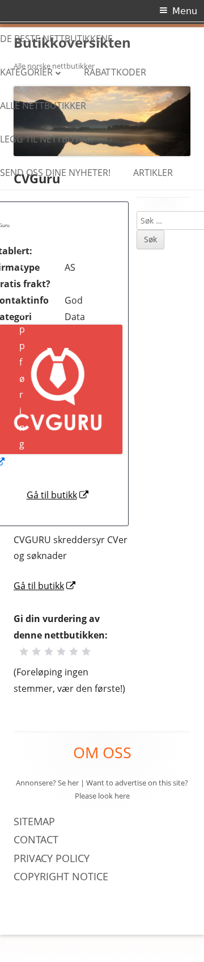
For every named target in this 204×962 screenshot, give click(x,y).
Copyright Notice (61, 876)
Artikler (153, 172)
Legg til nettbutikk (46, 139)
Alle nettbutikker (43, 105)
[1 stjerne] (23, 651)
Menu (184, 11)
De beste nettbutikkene (56, 38)
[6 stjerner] (86, 651)
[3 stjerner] (48, 651)
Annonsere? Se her (47, 783)
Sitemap (34, 821)
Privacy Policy (53, 858)
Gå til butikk (58, 495)
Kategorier (26, 72)
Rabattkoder (115, 72)
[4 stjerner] (61, 651)
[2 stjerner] (36, 651)
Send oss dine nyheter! (55, 172)
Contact (36, 839)
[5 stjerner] (73, 651)
